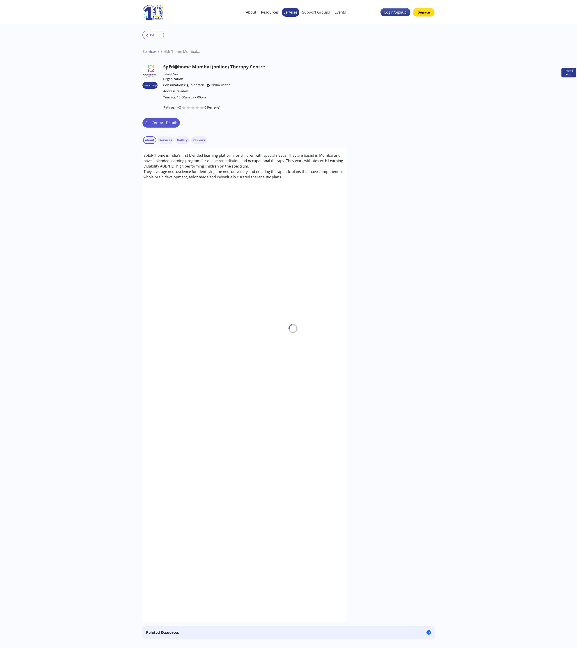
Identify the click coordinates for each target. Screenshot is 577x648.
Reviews (199, 140)
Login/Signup (395, 12)
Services (291, 12)
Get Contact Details (161, 122)
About (251, 12)
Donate (423, 12)
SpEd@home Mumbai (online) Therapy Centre (180, 51)
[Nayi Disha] (153, 12)
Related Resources (162, 632)
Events (340, 12)
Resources (270, 12)
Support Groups (316, 12)
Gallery (182, 140)
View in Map (150, 85)
